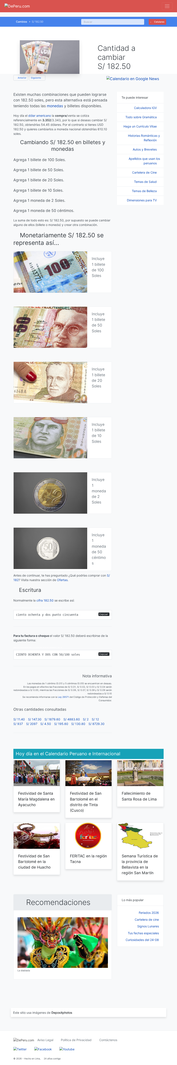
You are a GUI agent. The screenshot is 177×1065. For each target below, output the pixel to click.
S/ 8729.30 (96, 724)
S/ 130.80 (78, 724)
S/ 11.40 (19, 719)
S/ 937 (18, 724)
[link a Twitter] (20, 1049)
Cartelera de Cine (145, 172)
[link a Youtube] (66, 1049)
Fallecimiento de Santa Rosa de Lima (139, 796)
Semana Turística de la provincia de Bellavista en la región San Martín (140, 864)
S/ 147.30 (34, 719)
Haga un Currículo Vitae (140, 126)
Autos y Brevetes (145, 149)
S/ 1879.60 (52, 719)
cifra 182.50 (45, 600)
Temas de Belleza (145, 191)
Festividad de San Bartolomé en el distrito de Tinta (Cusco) (85, 802)
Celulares (158, 21)
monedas (55, 106)
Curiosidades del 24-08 (142, 940)
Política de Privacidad (76, 1040)
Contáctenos (108, 1040)
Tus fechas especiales (143, 933)
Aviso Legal (45, 1040)
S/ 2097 (31, 724)
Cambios (21, 21)
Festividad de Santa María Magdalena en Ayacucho (36, 799)
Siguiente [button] (36, 77)
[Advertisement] (140, 972)
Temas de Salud (146, 181)
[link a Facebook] (43, 1049)
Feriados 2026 (149, 912)
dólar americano (39, 115)
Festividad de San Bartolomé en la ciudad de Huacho (34, 862)
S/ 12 (95, 719)
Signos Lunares (148, 926)
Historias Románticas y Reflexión (144, 138)
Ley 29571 (63, 697)
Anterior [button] (21, 77)
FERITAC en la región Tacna (88, 859)
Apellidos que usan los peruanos (144, 161)
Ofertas (62, 580)
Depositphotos (61, 1012)
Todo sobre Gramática (141, 117)
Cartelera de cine (147, 919)
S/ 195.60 (61, 724)
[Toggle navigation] (167, 6)
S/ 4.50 (45, 724)
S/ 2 (85, 719)
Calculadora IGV (146, 108)
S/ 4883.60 (71, 719)
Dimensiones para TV (142, 200)
